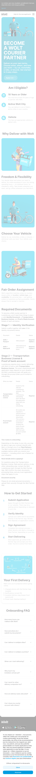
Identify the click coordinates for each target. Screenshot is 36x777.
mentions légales (10, 758)
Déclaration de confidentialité (22, 756)
